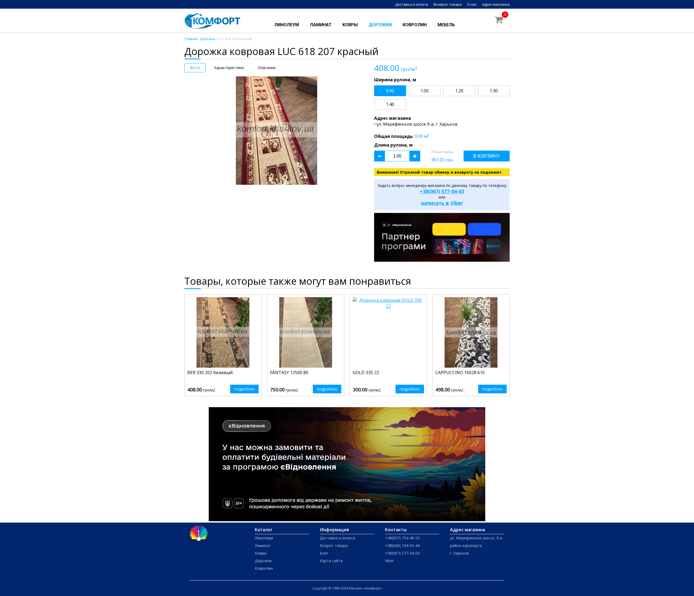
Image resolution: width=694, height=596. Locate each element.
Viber (389, 560)
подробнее (244, 388)
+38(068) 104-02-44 (402, 545)
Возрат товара (334, 545)
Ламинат (321, 24)
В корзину (486, 156)
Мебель (446, 24)
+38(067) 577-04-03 (442, 191)
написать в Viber (442, 203)
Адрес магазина (496, 4)
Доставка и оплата (411, 4)
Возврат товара (447, 4)
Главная (190, 39)
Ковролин (415, 24)
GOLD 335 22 (366, 372)
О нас (472, 4)
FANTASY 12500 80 (289, 372)
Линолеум (286, 24)
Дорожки (380, 24)
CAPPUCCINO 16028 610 (460, 372)
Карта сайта (331, 560)
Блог (324, 553)
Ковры (350, 24)
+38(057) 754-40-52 (402, 537)
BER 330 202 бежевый (210, 372)
